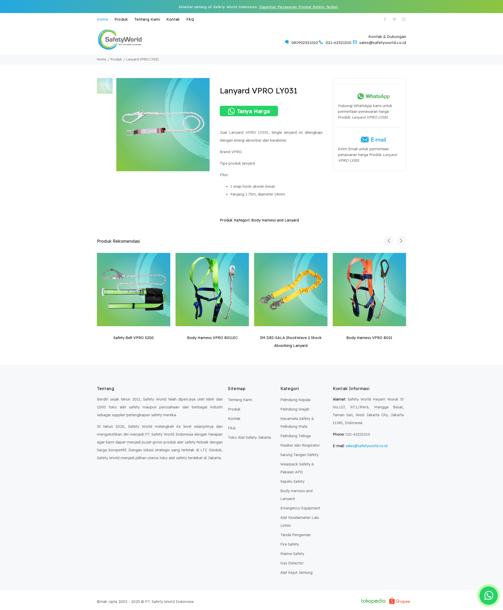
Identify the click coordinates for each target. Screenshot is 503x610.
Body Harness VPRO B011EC (212, 337)
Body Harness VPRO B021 (369, 337)
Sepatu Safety (292, 481)
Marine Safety (292, 553)
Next (401, 241)
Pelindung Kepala (295, 399)
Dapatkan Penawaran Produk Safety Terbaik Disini (279, 7)
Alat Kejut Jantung (296, 572)
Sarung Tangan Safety (299, 454)
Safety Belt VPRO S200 (133, 337)
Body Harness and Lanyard (275, 220)
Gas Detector (292, 563)
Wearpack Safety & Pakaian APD (297, 468)
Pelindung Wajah (294, 409)
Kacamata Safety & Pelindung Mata (297, 422)
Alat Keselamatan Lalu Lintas (299, 521)
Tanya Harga (253, 111)
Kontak (173, 19)
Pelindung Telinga (295, 436)
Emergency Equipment (300, 508)
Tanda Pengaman (295, 535)
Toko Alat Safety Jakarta (249, 437)
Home (102, 19)
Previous (389, 241)
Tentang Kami (147, 19)
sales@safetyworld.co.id (366, 445)
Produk (121, 19)
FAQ (190, 19)
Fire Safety (289, 544)
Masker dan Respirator (300, 445)
